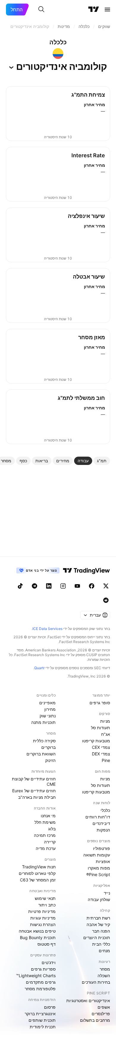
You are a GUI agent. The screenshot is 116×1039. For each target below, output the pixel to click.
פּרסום (50, 1007)
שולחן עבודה (99, 899)
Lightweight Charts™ (36, 975)
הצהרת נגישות (43, 924)
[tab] (101, 461)
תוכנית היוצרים (96, 937)
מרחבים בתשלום (95, 1020)
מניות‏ (105, 721)
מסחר (105, 969)
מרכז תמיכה (45, 835)
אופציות (103, 861)
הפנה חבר (101, 930)
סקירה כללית (44, 740)
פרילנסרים (101, 1013)
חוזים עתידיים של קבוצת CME (34, 781)
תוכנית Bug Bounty (38, 937)
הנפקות (103, 829)
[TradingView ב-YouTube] (77, 586)
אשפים (104, 1007)
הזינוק (50, 760)
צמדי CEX (101, 747)
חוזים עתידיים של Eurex (34, 790)
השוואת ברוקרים (41, 753)
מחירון (50, 709)
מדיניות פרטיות (42, 911)
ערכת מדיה (46, 848)
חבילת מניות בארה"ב (37, 797)
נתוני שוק (48, 715)
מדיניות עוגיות (43, 917)
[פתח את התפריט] (107, 9)
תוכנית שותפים (42, 1020)
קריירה (50, 841)
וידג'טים (49, 962)
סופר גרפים (100, 702)
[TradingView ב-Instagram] (63, 586)
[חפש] (41, 9)
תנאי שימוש (45, 898)
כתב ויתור (47, 904)
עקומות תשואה (96, 854)
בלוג (52, 828)
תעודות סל (100, 727)
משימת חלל (45, 822)
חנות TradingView (39, 866)
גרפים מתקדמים (41, 982)
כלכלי (105, 810)
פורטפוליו (101, 848)
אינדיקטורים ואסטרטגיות (88, 1000)
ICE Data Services (47, 628)
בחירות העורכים (96, 982)
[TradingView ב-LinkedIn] (49, 586)
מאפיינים (47, 702)
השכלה (104, 975)
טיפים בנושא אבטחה (37, 930)
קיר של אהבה (98, 924)
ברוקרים (48, 747)
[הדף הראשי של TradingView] (93, 9)
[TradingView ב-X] (106, 586)
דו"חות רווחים (97, 816)
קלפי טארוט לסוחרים (37, 873)
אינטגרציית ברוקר (40, 1013)
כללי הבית (101, 944)
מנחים (104, 950)
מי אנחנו (48, 815)
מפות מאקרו (99, 867)
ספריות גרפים (43, 969)
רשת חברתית (98, 917)
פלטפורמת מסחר (40, 988)
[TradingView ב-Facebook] (91, 586)
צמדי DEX (101, 753)
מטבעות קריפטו (96, 740)
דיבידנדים (101, 823)
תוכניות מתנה (43, 722)
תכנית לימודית (43, 1026)
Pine (106, 760)
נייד (107, 892)
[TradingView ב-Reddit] (106, 600)
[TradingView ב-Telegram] (34, 586)
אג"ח (105, 734)
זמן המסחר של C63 (38, 879)
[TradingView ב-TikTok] (20, 586)
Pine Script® (98, 874)
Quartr (39, 668)
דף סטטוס (46, 944)
